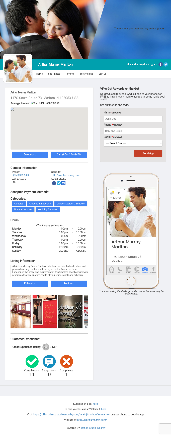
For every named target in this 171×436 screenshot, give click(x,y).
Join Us (102, 73)
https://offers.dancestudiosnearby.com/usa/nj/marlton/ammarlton (71, 414)
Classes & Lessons (40, 203)
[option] (19, 311)
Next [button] (90, 311)
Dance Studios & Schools (71, 203)
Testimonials (86, 73)
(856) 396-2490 (21, 175)
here (103, 409)
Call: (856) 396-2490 (69, 154)
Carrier (113, 137)
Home (39, 73)
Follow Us (30, 283)
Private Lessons (23, 209)
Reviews (70, 73)
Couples (18, 203)
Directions (30, 154)
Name (112, 112)
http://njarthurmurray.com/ (66, 175)
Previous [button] (8, 311)
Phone (112, 124)
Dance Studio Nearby (93, 427)
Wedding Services (47, 209)
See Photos (54, 73)
